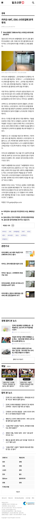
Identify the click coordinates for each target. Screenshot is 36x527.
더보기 (18, 492)
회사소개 (4, 498)
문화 (20, 470)
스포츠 (4, 470)
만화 (20, 483)
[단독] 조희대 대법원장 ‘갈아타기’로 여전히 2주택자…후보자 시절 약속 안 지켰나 (20, 405)
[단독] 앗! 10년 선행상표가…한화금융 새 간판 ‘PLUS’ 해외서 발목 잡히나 (20, 398)
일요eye (4, 478)
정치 (3, 462)
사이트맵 (28, 498)
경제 (3, 13)
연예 (20, 466)
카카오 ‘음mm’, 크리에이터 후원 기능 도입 (12, 274)
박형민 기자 (6, 225)
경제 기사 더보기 (18, 359)
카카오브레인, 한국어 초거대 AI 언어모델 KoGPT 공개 (12, 284)
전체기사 (4, 458)
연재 (3, 483)
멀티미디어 (22, 478)
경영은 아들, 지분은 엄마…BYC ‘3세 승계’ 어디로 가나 (19, 434)
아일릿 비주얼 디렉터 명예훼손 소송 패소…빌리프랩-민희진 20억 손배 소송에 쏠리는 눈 (23, 339)
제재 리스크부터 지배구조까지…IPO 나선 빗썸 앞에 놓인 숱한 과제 (20, 420)
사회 (3, 466)
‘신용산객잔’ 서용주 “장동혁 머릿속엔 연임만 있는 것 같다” (20, 448)
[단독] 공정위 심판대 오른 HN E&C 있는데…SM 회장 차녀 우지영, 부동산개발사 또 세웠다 (23, 350)
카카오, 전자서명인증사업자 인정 (12, 264)
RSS (33, 498)
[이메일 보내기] (12, 225)
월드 (20, 474)
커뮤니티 (10, 498)
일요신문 (18, 2)
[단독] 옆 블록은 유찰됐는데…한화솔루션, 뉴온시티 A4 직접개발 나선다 (22, 327)
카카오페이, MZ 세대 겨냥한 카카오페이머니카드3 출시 (12, 253)
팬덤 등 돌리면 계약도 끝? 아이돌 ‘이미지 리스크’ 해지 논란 (20, 441)
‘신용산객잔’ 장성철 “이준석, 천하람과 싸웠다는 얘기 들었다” (20, 427)
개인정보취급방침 (19, 498)
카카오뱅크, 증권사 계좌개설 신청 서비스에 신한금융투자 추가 (12, 294)
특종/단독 (22, 458)
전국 (3, 474)
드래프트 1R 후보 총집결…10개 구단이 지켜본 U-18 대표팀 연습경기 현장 (20, 413)
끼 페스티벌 (5, 487)
